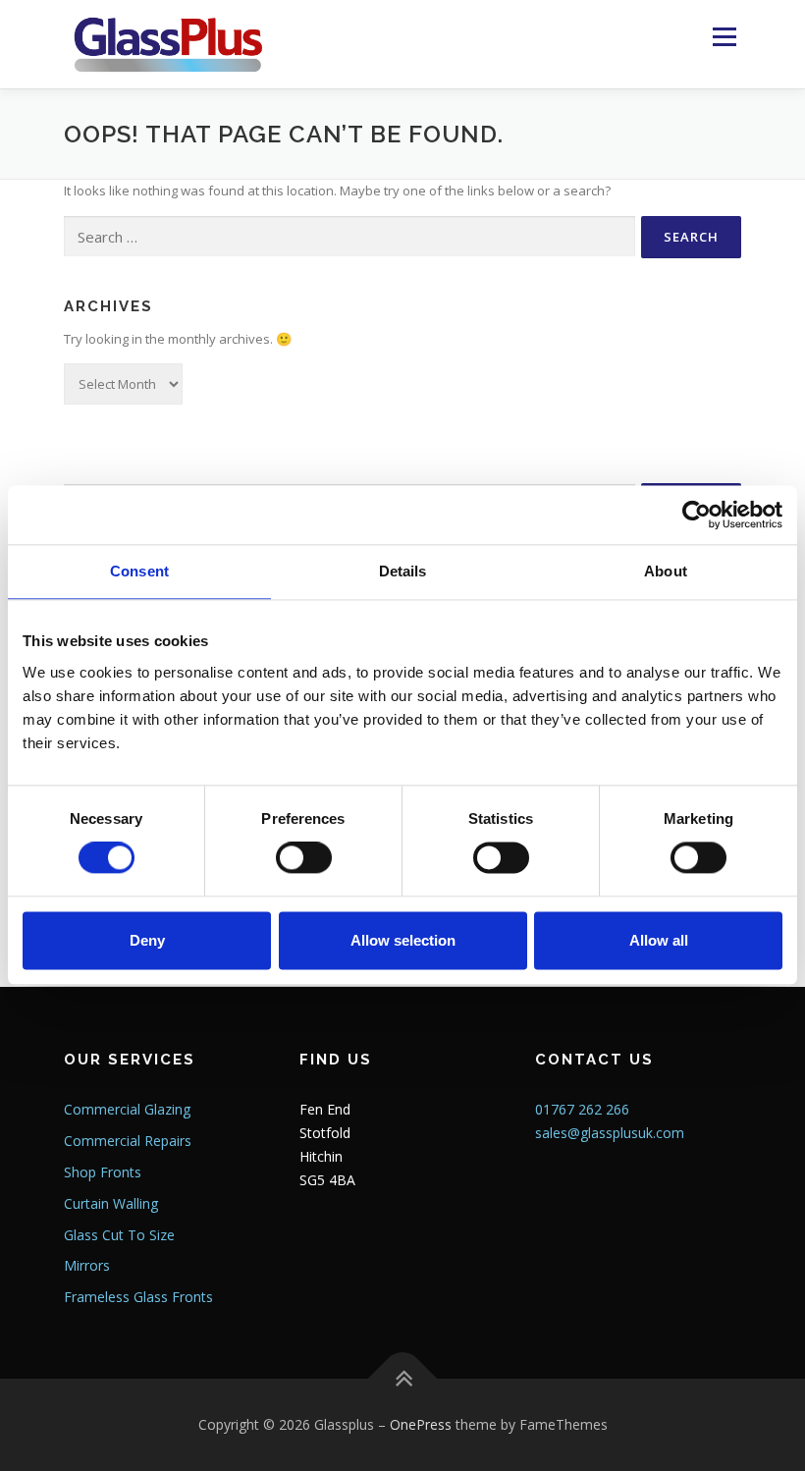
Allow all (658, 940)
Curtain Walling (111, 1203)
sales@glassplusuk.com (609, 1132)
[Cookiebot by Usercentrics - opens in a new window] (696, 514)
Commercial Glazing (127, 1109)
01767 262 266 (582, 1109)
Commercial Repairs (127, 1140)
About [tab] (665, 571)
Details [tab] (403, 571)
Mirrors (87, 1265)
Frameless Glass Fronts (138, 1296)
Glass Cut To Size (119, 1235)
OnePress (421, 1424)
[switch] (304, 858)
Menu (724, 36)
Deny (147, 940)
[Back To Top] (403, 1379)
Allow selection (403, 940)
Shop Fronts (102, 1172)
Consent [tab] (139, 571)
